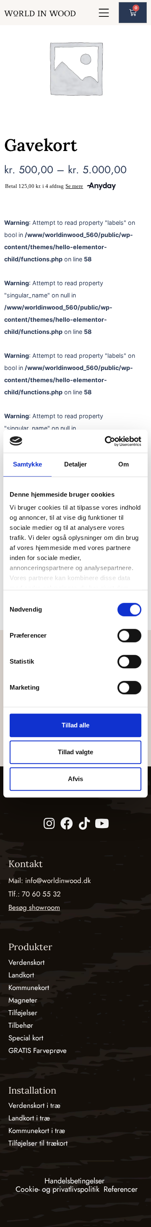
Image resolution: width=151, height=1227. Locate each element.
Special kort (25, 1038)
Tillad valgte (75, 751)
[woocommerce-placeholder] (75, 67)
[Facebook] (67, 823)
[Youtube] (102, 823)
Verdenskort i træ (34, 1105)
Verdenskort (26, 962)
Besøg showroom (34, 907)
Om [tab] (123, 464)
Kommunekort (28, 987)
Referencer (121, 1189)
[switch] (129, 635)
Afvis (75, 778)
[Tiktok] (84, 823)
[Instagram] (49, 823)
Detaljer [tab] (75, 464)
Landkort (21, 975)
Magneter (22, 1000)
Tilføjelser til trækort (38, 1143)
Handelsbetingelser (74, 1181)
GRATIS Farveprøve (37, 1050)
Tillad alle (75, 725)
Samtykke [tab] (27, 464)
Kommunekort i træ (36, 1130)
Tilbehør (20, 1025)
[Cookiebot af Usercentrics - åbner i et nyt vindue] (106, 441)
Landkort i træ (29, 1118)
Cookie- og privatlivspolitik (57, 1189)
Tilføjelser (22, 1012)
